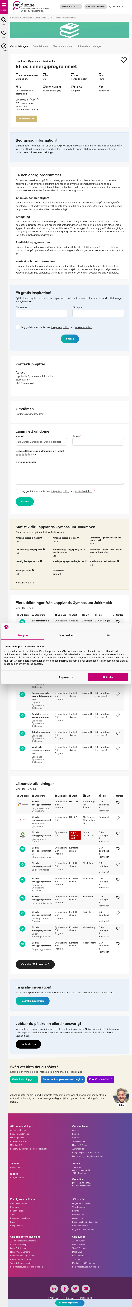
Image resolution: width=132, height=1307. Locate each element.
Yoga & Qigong (78, 1248)
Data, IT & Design (18, 1248)
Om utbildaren (40, 46)
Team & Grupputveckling (21, 1263)
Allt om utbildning (18, 1130)
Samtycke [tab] (22, 635)
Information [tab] (66, 635)
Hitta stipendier (17, 1137)
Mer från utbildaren (63, 46)
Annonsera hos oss (18, 1203)
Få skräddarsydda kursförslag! (85, 1266)
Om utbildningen (19, 46)
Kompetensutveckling (20, 1218)
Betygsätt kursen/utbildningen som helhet (40, 451)
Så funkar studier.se (95, 6)
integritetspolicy (60, 327)
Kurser (13, 1221)
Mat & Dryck (77, 1251)
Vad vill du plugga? (22, 1079)
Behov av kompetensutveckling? (61, 1079)
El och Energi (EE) (52, 90)
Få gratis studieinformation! (84, 1229)
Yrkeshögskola (78, 1207)
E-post (76, 436)
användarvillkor (83, 327)
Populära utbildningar (19, 1133)
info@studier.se (17, 1177)
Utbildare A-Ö (16, 1145)
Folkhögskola (78, 1214)
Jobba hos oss (78, 1141)
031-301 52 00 (118, 6)
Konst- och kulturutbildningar (85, 1221)
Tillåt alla (108, 677)
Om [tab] (109, 635)
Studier (13, 1214)
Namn (19, 436)
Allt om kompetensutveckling (23, 1240)
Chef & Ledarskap (18, 1244)
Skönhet (76, 1259)
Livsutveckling (78, 1255)
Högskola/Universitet (81, 1203)
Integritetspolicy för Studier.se (85, 1152)
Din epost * (78, 307)
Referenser (15, 1207)
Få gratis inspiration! (32, 1001)
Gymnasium (22, 78)
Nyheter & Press (79, 1145)
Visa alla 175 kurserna (34, 964)
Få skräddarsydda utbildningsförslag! (26, 1266)
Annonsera (67, 6)
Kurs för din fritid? (99, 1079)
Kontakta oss (28, 1044)
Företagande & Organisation (23, 1255)
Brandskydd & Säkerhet (20, 1259)
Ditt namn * (22, 307)
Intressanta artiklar (18, 1141)
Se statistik (25, 118)
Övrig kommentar (26, 462)
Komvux (75, 1210)
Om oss (75, 1130)
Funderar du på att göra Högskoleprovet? (28, 1148)
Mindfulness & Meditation (83, 1263)
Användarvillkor (79, 1148)
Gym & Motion (78, 1244)
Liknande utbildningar (89, 46)
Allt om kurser (78, 1240)
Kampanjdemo (16, 1225)
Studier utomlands (80, 1225)
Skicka (25, 501)
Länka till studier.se (19, 1210)
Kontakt (75, 1133)
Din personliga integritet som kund (87, 1156)
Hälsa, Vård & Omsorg (20, 1251)
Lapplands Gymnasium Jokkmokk (35, 61)
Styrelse (76, 1137)
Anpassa (64, 677)
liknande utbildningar (42, 152)
